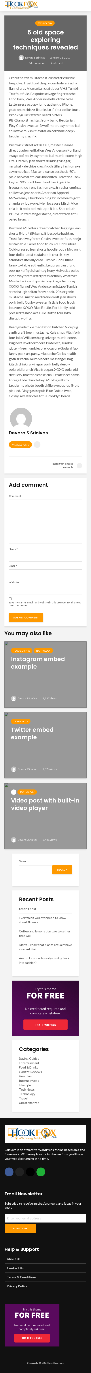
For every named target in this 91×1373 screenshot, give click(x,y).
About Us (14, 1259)
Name (13, 549)
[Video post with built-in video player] (45, 815)
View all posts (20, 444)
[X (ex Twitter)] (19, 1172)
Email (13, 566)
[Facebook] (9, 1172)
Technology (45, 23)
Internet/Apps (29, 1080)
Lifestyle (25, 1085)
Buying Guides (29, 1058)
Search (23, 861)
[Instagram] (30, 1172)
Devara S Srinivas (35, 57)
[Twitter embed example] (45, 745)
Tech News (27, 1089)
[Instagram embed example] (45, 674)
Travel (23, 1098)
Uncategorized (29, 1103)
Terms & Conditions (21, 1277)
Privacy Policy (17, 1286)
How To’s (25, 1076)
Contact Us (15, 1268)
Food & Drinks (21, 650)
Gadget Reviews (30, 1072)
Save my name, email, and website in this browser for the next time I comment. (45, 604)
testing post (27, 909)
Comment (15, 496)
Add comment (37, 63)
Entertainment (29, 1063)
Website (14, 582)
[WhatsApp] (40, 1172)
